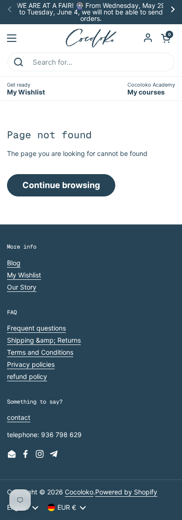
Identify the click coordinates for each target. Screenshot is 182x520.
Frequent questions (36, 328)
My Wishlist (24, 275)
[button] (165, 38)
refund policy (27, 376)
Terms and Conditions (40, 352)
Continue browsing (61, 185)
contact (18, 417)
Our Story (21, 287)
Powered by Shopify (126, 492)
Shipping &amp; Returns (44, 340)
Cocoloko (79, 492)
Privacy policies (31, 364)
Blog (14, 263)
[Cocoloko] (91, 38)
